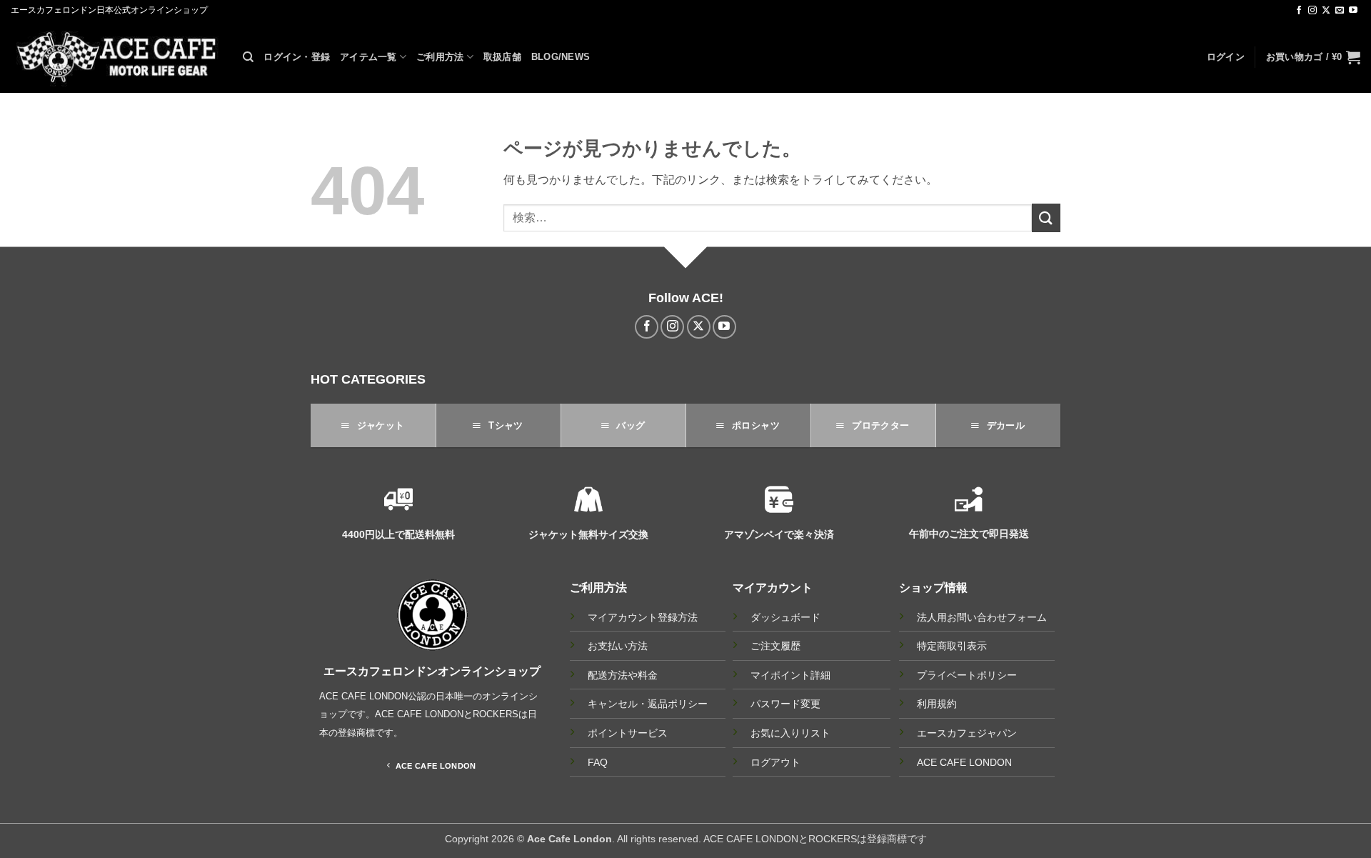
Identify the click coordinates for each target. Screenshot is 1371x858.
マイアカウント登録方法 (643, 617)
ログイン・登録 (296, 56)
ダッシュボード (785, 617)
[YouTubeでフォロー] (1353, 11)
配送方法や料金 (623, 675)
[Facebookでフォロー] (1299, 11)
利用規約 (937, 703)
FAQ (598, 762)
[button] (1226, 57)
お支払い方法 (618, 646)
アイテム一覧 (368, 56)
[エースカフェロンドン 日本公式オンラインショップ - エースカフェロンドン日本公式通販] (116, 57)
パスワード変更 (785, 703)
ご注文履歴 (775, 646)
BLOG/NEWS (560, 56)
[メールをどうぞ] (1339, 11)
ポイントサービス (628, 733)
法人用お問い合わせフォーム (982, 617)
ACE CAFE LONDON (964, 762)
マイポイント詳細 (790, 675)
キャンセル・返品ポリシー (648, 704)
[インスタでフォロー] (1312, 11)
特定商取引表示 (952, 646)
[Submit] (1046, 217)
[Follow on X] (1326, 11)
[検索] (248, 57)
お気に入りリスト (790, 733)
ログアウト (775, 762)
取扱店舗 (502, 56)
